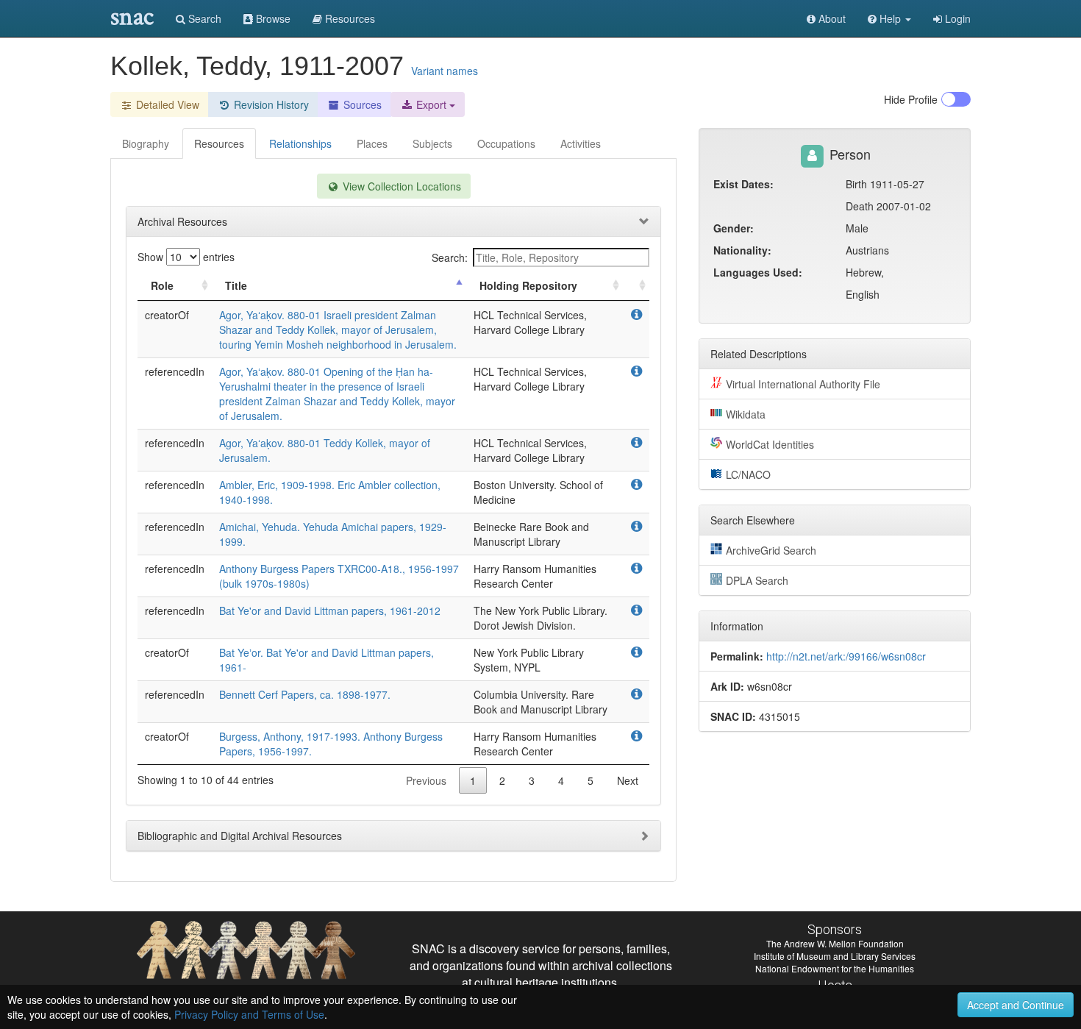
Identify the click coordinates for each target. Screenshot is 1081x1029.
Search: (450, 257)
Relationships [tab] (300, 143)
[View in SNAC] (636, 314)
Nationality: (742, 250)
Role (162, 285)
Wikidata (746, 414)
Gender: (733, 228)
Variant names (444, 70)
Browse (271, 18)
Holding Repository (528, 285)
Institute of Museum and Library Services (835, 956)
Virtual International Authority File (803, 384)
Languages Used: (757, 272)
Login (956, 18)
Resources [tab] (219, 143)
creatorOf (167, 314)
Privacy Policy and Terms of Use (249, 1014)
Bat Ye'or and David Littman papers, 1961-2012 (329, 610)
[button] (889, 18)
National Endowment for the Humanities (834, 968)
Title (236, 285)
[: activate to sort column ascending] (636, 286)
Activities (580, 143)
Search (203, 18)
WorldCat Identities (770, 444)
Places (372, 143)
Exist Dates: (743, 184)
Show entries (186, 256)
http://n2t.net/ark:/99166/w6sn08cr (846, 656)
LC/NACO (748, 474)
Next (627, 780)
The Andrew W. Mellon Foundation (835, 943)
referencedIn (174, 371)
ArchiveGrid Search (771, 550)
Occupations (506, 143)
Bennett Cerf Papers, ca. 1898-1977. (304, 694)
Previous (426, 780)
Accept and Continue (1015, 1004)
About (831, 18)
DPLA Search (757, 580)
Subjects (432, 143)
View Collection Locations (400, 186)
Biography (145, 143)
